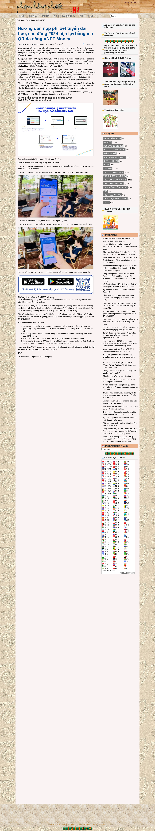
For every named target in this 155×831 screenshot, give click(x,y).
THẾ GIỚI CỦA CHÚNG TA (64, 16)
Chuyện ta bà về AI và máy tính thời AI (118, 376)
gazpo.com (101, 824)
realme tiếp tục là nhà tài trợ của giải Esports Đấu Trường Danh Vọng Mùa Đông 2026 (120, 246)
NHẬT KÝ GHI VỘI (111, 161)
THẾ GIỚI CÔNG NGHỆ (113, 172)
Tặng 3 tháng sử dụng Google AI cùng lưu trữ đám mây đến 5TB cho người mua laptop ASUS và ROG (119, 335)
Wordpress (86, 824)
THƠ (81, 16)
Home (127, 2)
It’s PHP (134, 2)
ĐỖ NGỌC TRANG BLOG (114, 150)
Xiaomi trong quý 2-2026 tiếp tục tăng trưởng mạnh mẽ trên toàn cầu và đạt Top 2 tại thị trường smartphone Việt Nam (120, 343)
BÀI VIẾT (45, 16)
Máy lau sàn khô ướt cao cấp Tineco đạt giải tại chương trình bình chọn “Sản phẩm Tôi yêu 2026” (119, 313)
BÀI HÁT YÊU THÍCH (112, 138)
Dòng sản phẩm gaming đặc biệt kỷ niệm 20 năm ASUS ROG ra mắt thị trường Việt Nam (120, 321)
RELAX (106, 165)
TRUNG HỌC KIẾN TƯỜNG (115, 199)
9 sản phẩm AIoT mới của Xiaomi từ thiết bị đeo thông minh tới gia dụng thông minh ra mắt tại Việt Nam (120, 260)
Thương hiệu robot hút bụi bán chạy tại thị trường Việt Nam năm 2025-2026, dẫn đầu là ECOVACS (119, 395)
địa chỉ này (24, 66)
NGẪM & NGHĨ (109, 153)
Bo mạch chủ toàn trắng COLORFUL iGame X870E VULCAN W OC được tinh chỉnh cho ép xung (119, 364)
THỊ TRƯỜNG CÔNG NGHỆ (115, 187)
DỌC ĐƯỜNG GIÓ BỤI (113, 146)
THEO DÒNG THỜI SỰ (113, 184)
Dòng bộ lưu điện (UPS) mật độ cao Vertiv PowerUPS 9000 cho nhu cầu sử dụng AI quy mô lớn (119, 305)
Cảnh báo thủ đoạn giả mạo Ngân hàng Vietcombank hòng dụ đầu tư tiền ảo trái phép (118, 297)
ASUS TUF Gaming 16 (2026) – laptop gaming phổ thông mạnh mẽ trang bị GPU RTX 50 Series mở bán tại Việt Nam (119, 439)
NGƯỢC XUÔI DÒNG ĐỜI (114, 157)
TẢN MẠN (33, 16)
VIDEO (106, 202)
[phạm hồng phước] (41, 12)
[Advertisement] (119, 596)
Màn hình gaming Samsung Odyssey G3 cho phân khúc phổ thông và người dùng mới (119, 356)
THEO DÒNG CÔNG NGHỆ (54, 44)
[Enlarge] (90, 178)
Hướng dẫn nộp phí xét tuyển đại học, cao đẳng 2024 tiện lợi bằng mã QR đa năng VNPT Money (55, 33)
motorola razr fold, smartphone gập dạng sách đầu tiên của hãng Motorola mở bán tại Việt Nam (120, 387)
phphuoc (28, 44)
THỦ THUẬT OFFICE (112, 195)
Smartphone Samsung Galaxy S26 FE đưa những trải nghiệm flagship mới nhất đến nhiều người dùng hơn (120, 268)
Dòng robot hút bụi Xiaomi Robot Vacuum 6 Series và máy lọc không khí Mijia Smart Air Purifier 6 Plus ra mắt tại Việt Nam (120, 431)
